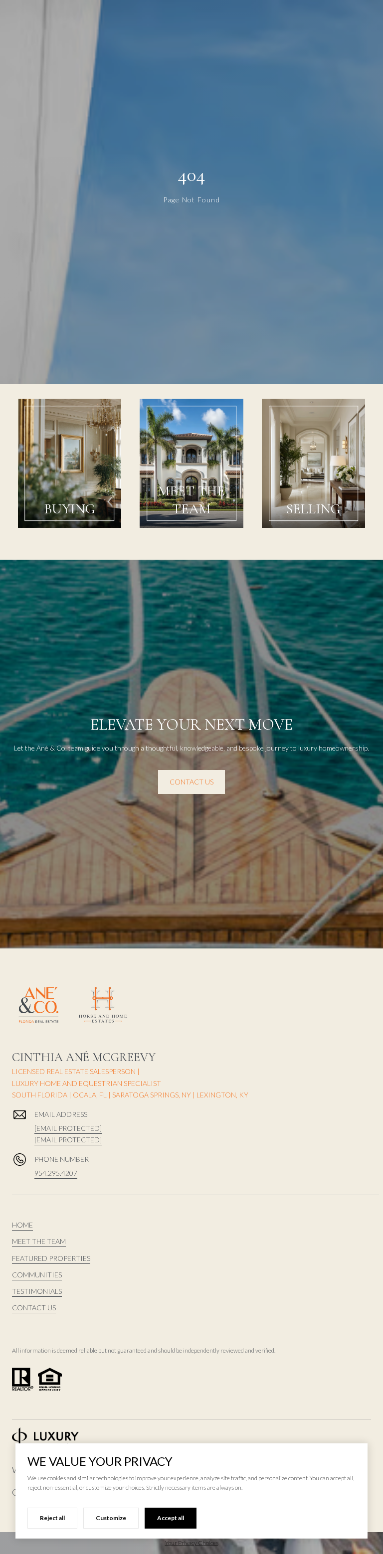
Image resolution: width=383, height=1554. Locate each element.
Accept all (170, 1518)
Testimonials (37, 1291)
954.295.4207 (55, 1173)
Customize (111, 1518)
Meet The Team (39, 1241)
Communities (37, 1274)
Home (22, 1225)
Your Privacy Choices (191, 1543)
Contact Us (191, 781)
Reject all (52, 1518)
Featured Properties (51, 1258)
